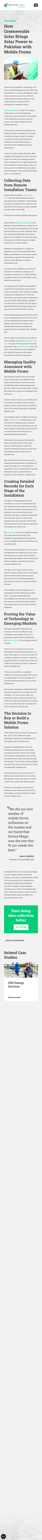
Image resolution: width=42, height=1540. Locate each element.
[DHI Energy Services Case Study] (21, 981)
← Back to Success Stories (14, 940)
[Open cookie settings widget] (3, 1536)
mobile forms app (23, 347)
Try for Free (21, 927)
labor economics (13, 640)
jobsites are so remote (23, 223)
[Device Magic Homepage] (14, 5)
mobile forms (14, 420)
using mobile (11, 532)
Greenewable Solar (11, 110)
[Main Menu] (36, 5)
